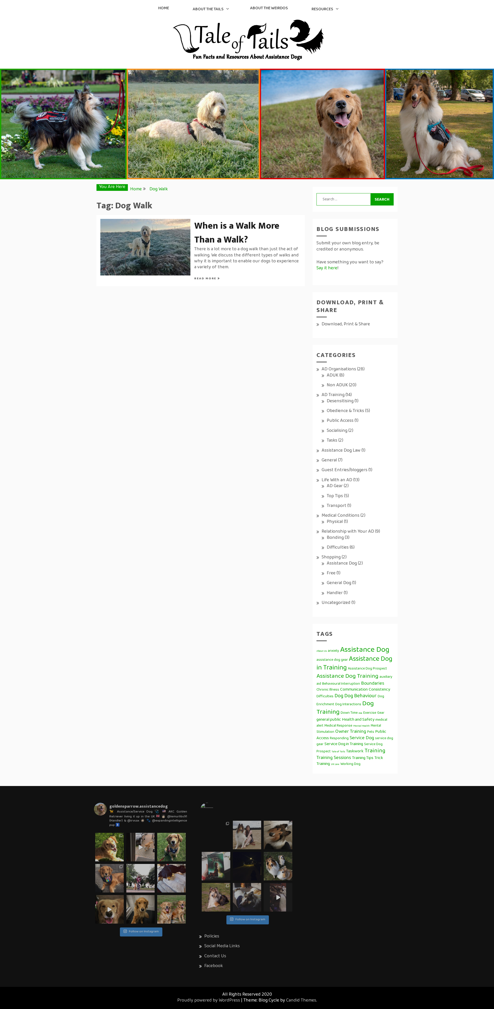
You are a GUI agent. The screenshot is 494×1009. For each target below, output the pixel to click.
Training (375, 751)
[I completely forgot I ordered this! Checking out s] (216, 866)
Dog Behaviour (360, 696)
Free (331, 573)
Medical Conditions (340, 516)
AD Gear (335, 486)
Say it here (326, 268)
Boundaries (372, 684)
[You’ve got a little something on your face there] (278, 835)
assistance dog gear (332, 660)
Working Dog (350, 764)
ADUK (332, 375)
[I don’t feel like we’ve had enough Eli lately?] (278, 897)
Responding (339, 738)
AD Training (333, 395)
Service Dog (362, 738)
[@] (214, 809)
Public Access (340, 421)
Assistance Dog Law (341, 451)
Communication (354, 689)
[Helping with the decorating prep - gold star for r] (140, 847)
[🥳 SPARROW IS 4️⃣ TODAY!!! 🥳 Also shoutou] (109, 878)
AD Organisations (339, 369)
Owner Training (350, 732)
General (329, 460)
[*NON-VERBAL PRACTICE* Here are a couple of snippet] (140, 878)
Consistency (379, 689)
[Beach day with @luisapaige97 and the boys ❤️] (247, 835)
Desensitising (340, 401)
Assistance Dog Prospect (367, 669)
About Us (321, 651)
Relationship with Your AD (348, 532)
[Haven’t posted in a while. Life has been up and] (216, 835)
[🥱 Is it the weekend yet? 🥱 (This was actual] (171, 878)
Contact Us (215, 956)
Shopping (331, 557)
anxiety (333, 651)
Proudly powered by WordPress (208, 1000)
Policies (211, 936)
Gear (380, 713)
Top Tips (335, 496)
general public (328, 720)
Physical (335, 522)
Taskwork (355, 751)
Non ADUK (337, 385)
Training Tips (362, 758)
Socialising (337, 431)
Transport (336, 506)
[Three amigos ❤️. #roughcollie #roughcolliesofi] (278, 866)
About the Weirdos (269, 8)
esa (360, 713)
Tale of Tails (338, 752)
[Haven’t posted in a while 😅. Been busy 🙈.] (247, 897)
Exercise (369, 713)
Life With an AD (337, 480)
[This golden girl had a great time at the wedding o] (171, 847)
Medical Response (338, 726)
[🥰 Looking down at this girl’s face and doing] (109, 847)
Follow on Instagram (144, 931)
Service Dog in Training (343, 744)
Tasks (332, 440)
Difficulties (338, 547)
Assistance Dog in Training (354, 664)
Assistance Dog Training (347, 677)
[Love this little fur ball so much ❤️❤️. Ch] (216, 897)
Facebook (213, 966)
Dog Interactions (348, 704)
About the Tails (208, 9)
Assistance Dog (342, 563)
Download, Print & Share (346, 324)
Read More (206, 279)
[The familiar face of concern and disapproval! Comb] (140, 909)
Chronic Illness (327, 690)
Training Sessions (333, 758)
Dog (338, 696)
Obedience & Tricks (345, 411)
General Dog (339, 583)
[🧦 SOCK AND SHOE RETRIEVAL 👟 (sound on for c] (109, 909)
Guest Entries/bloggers (344, 470)
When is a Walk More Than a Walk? (236, 232)
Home (163, 8)
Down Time (349, 713)
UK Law (335, 764)
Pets (370, 732)
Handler (335, 593)
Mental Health (361, 726)
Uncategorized (336, 603)
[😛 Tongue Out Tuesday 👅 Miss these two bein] (171, 909)
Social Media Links (222, 946)
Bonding (335, 538)
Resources (322, 9)
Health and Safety (358, 720)
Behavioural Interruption (341, 684)
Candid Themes (301, 1000)
